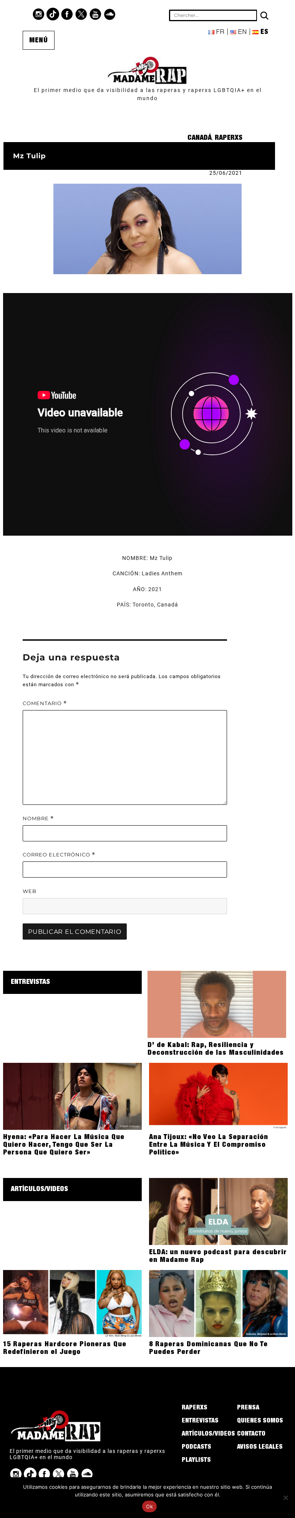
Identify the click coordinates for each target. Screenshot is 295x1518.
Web (29, 891)
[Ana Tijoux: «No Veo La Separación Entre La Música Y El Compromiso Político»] (218, 1096)
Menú (38, 40)
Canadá (199, 138)
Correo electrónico (59, 854)
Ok (149, 1506)
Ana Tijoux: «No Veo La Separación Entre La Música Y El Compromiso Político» (208, 1145)
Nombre (38, 818)
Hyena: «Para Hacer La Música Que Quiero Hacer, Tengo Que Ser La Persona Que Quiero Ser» (63, 1145)
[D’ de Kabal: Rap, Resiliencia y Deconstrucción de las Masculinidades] (217, 1004)
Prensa (248, 1408)
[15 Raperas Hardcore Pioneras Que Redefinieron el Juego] (72, 1303)
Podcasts (196, 1447)
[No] (285, 1497)
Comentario (45, 703)
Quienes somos (260, 1421)
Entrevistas (30, 982)
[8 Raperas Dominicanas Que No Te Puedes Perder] (218, 1303)
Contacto (251, 1434)
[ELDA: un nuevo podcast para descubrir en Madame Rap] (218, 1211)
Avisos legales (260, 1447)
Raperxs (228, 138)
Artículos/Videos (39, 1189)
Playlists (196, 1461)
